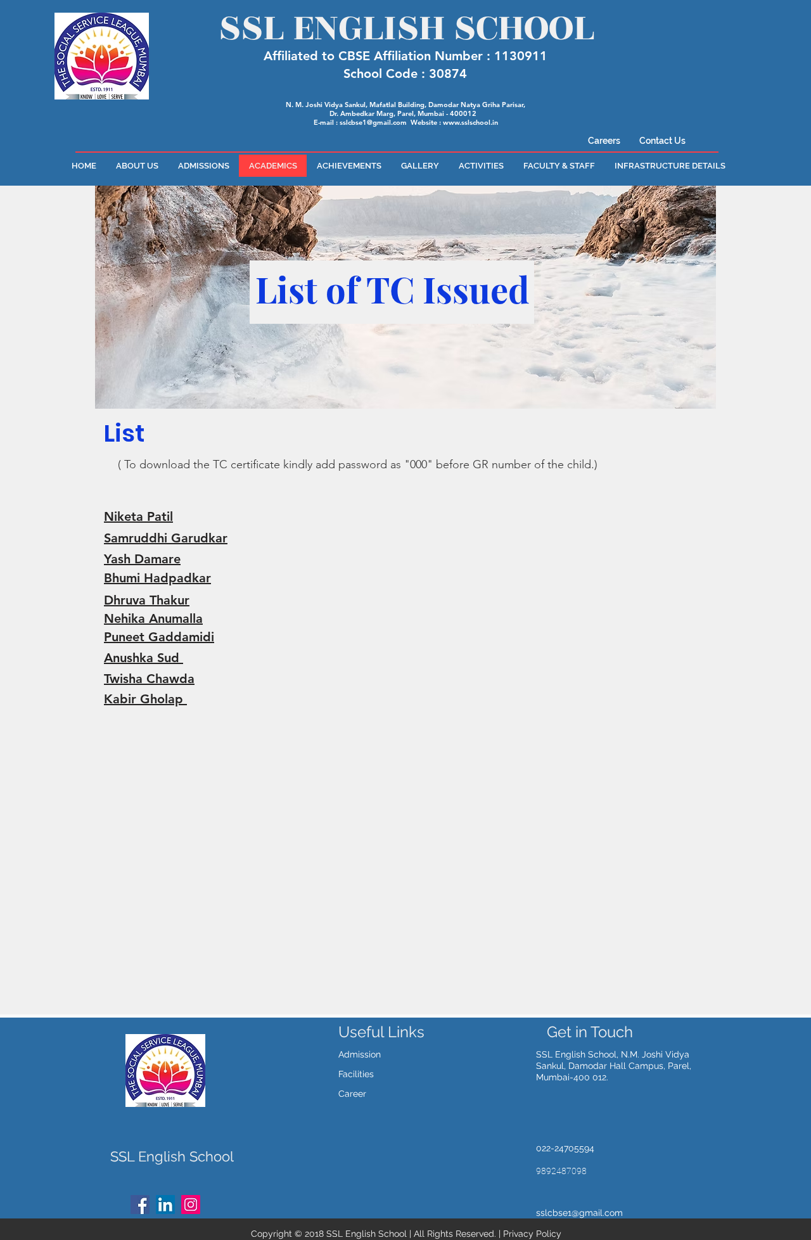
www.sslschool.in (470, 122)
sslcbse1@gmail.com (373, 122)
